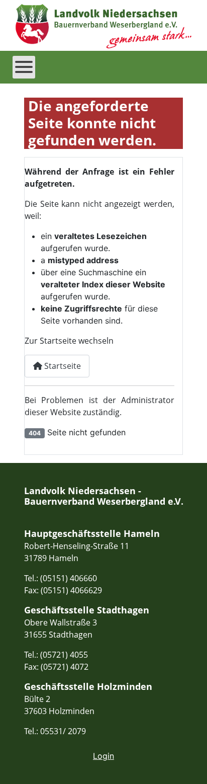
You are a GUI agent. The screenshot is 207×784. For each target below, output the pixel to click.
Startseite (61, 365)
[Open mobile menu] (24, 67)
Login (103, 756)
